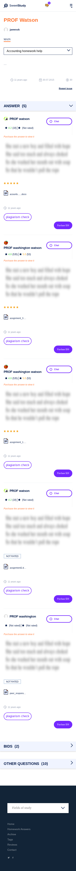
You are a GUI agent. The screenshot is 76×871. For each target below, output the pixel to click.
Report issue (65, 88)
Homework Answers (18, 829)
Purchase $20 (63, 473)
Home (10, 823)
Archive (11, 834)
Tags (10, 839)
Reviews (12, 844)
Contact (11, 849)
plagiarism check (17, 217)
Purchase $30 (63, 225)
